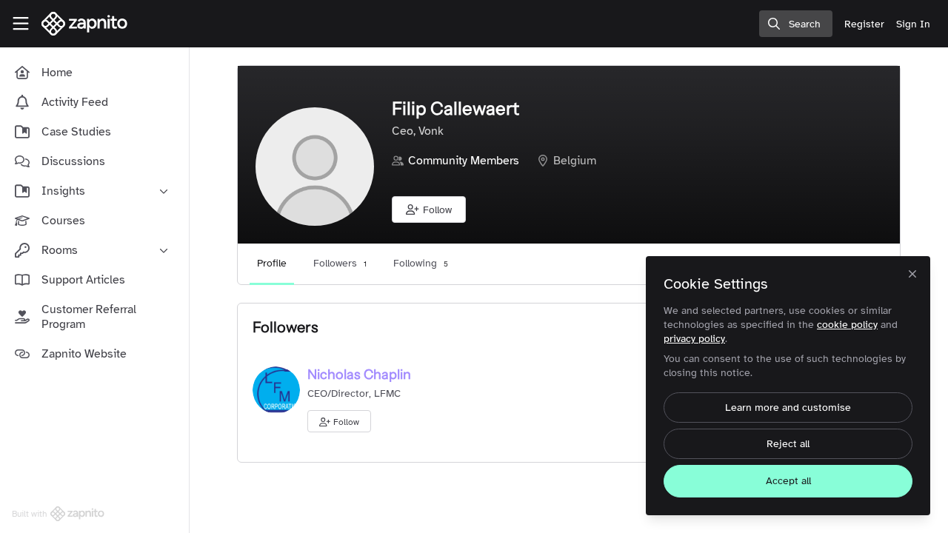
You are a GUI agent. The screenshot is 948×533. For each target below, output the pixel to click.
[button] (429, 209)
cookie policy (847, 324)
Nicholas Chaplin (359, 374)
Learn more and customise (788, 407)
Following (420, 263)
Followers (340, 263)
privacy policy (694, 338)
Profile (272, 263)
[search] (795, 23)
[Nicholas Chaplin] (276, 389)
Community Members (463, 160)
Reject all (788, 444)
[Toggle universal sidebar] (20, 23)
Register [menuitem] (864, 24)
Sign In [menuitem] (913, 24)
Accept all (788, 481)
